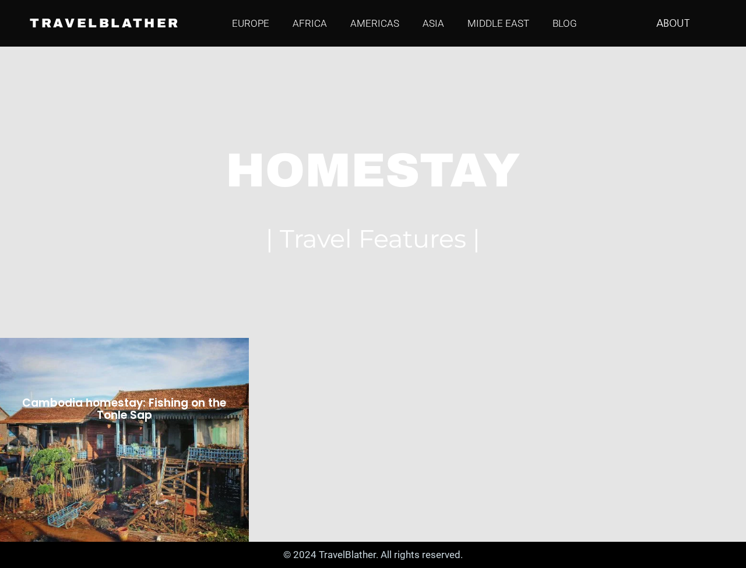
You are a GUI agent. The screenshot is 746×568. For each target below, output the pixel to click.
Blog (565, 23)
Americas (374, 23)
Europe (250, 23)
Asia (433, 23)
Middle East (498, 23)
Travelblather (105, 23)
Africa (310, 23)
